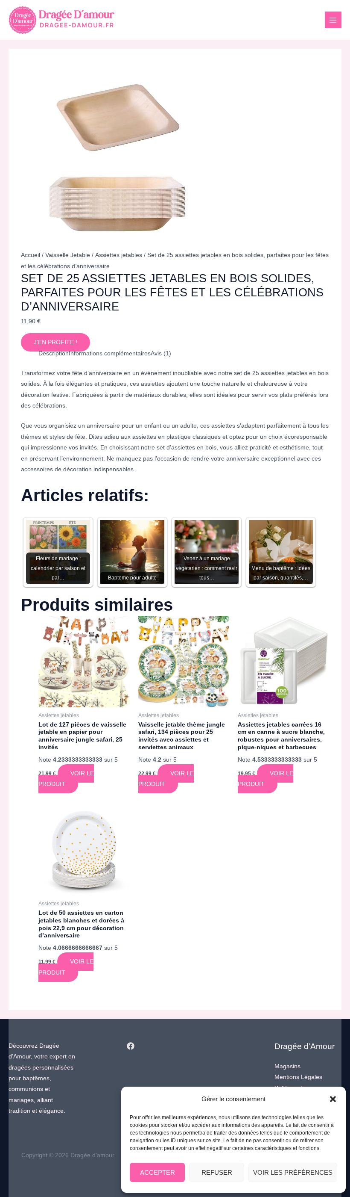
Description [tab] (53, 353)
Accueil (30, 255)
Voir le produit (66, 778)
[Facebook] (130, 1046)
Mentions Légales (298, 1077)
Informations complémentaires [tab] (110, 353)
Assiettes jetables (118, 255)
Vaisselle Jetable (67, 255)
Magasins (287, 1066)
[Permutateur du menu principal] (333, 20)
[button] (333, 1099)
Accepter (157, 1172)
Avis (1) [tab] (161, 353)
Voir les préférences (292, 1172)
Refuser (216, 1172)
